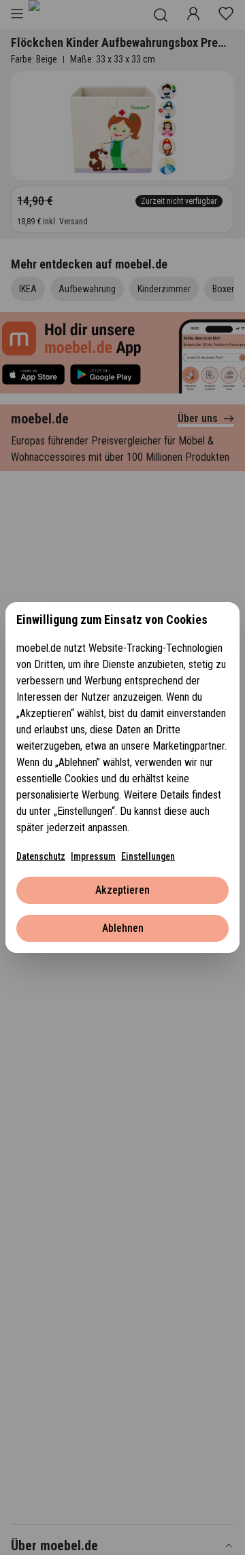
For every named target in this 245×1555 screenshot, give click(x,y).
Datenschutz (40, 856)
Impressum (93, 856)
